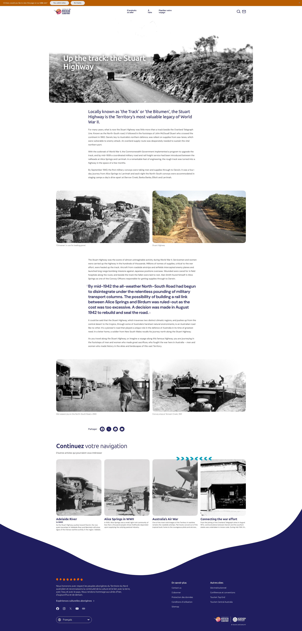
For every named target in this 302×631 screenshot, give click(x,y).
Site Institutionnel (218, 588)
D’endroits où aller (131, 11)
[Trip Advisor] (83, 608)
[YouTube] (77, 608)
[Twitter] (70, 608)
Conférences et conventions (222, 592)
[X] (108, 429)
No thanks (77, 3)
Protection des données (182, 597)
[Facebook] (102, 429)
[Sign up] (244, 11)
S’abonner (176, 592)
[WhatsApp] (115, 429)
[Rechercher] (239, 11)
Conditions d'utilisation (182, 602)
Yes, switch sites (59, 3)
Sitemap (175, 606)
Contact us (176, 588)
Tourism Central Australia (221, 602)
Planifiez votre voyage (165, 11)
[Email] (122, 429)
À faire (150, 11)
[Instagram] (64, 608)
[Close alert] (299, 2)
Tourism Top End (217, 597)
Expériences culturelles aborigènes (74, 600)
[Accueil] (62, 11)
